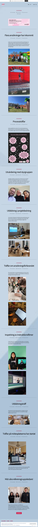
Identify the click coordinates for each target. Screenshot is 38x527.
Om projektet (3, 520)
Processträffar (19, 121)
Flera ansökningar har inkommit (19, 35)
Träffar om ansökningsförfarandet (19, 265)
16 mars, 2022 (19, 12)
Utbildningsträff (19, 403)
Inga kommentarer (25, 12)
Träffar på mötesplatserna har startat (19, 433)
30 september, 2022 (19, 406)
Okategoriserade (19, 10)
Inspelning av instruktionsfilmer (19, 334)
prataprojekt (13, 12)
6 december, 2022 (19, 268)
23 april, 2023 (19, 38)
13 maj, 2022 (19, 436)
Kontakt (8, 520)
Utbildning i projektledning (19, 210)
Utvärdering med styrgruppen (19, 172)
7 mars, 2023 (19, 124)
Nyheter (11, 520)
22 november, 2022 (19, 337)
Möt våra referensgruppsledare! (19, 479)
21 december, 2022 (19, 213)
